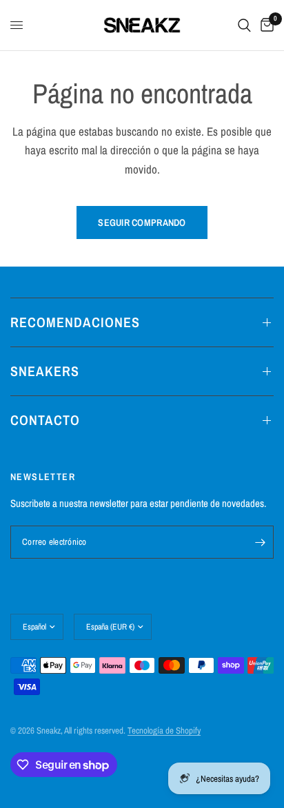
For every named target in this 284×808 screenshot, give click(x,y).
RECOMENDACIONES (75, 322)
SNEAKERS (44, 371)
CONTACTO (45, 420)
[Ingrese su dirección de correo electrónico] (260, 542)
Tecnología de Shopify (164, 730)
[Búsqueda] (244, 25)
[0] (265, 25)
